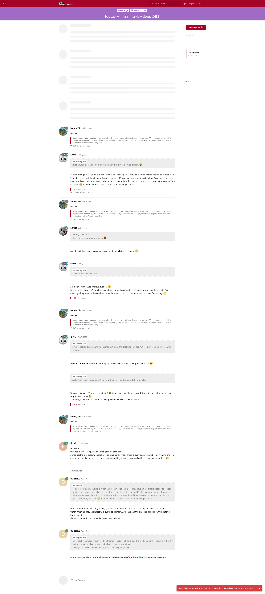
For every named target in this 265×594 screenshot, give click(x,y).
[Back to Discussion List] (3, 3)
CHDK (74, 189)
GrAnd (79, 485)
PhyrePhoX (81, 537)
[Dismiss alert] (259, 588)
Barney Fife (81, 161)
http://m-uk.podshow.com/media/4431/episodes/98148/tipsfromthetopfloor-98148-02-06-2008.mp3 (118, 557)
